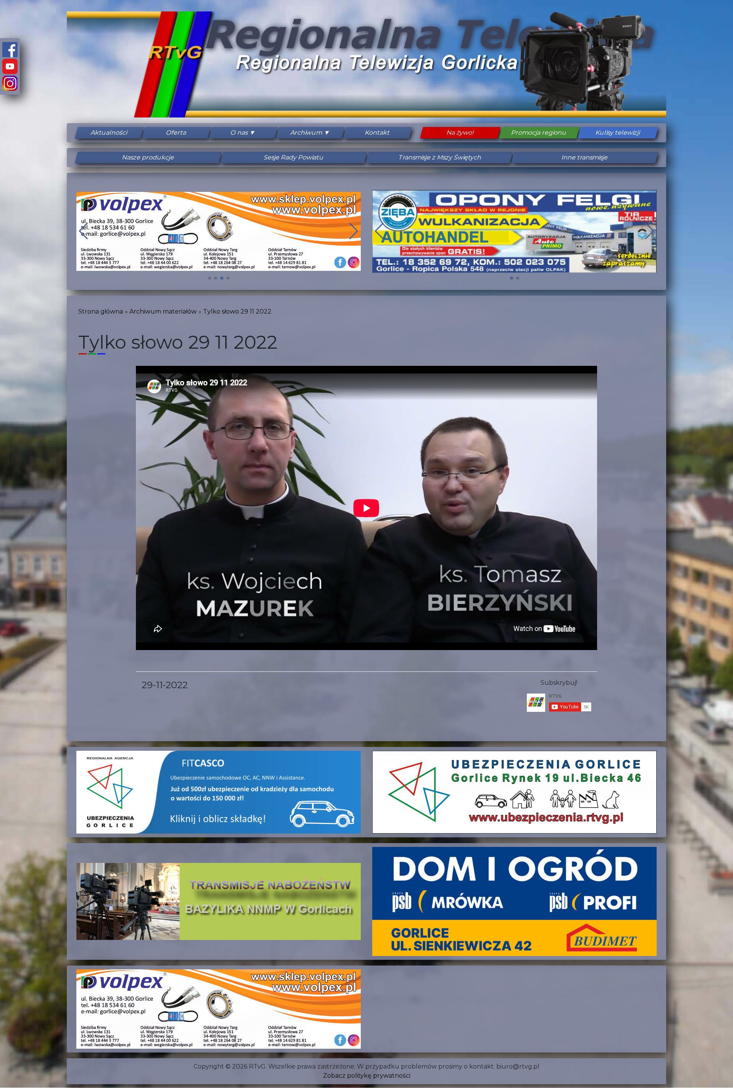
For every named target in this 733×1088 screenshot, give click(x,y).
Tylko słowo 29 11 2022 (237, 311)
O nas (239, 132)
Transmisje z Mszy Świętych (439, 157)
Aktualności (109, 132)
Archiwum (306, 132)
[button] (209, 278)
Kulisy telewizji (618, 132)
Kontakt (377, 132)
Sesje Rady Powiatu (294, 157)
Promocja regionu (539, 132)
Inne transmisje (585, 157)
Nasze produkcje (148, 157)
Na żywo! (460, 132)
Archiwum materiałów (163, 311)
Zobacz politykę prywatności (366, 1075)
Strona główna (100, 311)
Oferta (176, 132)
